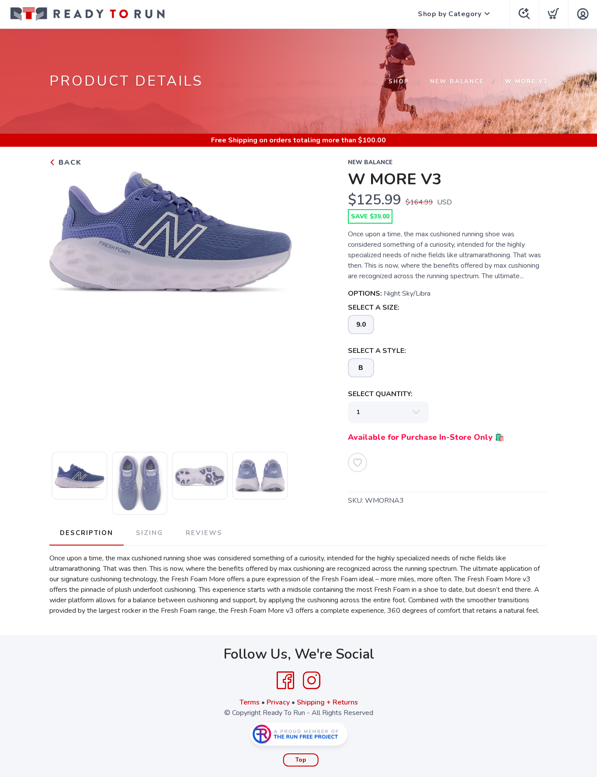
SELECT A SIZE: (373, 307)
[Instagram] (311, 680)
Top (300, 760)
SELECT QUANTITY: (380, 394)
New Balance (457, 82)
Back (69, 162)
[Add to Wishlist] (357, 462)
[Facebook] (285, 680)
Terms (249, 702)
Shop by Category (449, 14)
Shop (399, 82)
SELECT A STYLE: (377, 351)
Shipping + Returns (327, 702)
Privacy (278, 702)
